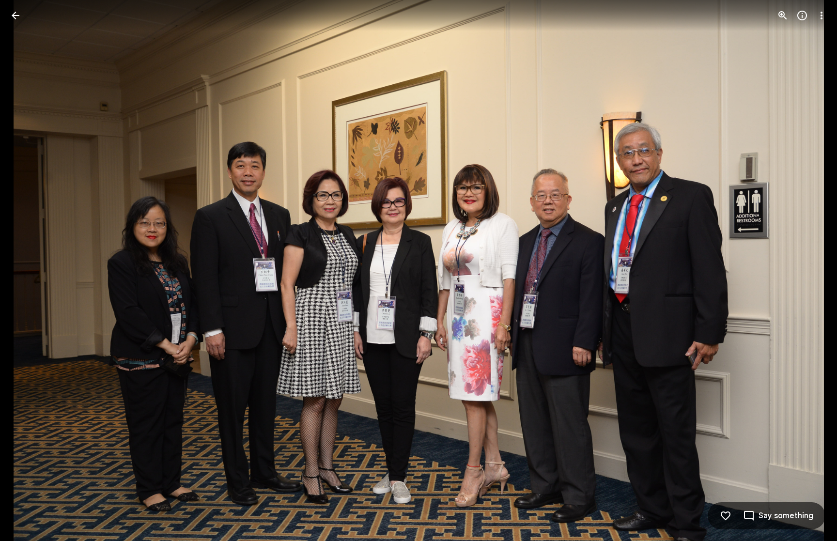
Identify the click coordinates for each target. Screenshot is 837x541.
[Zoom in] (782, 15)
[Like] (725, 516)
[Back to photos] (15, 15)
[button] (27, 270)
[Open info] (802, 15)
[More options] (821, 15)
